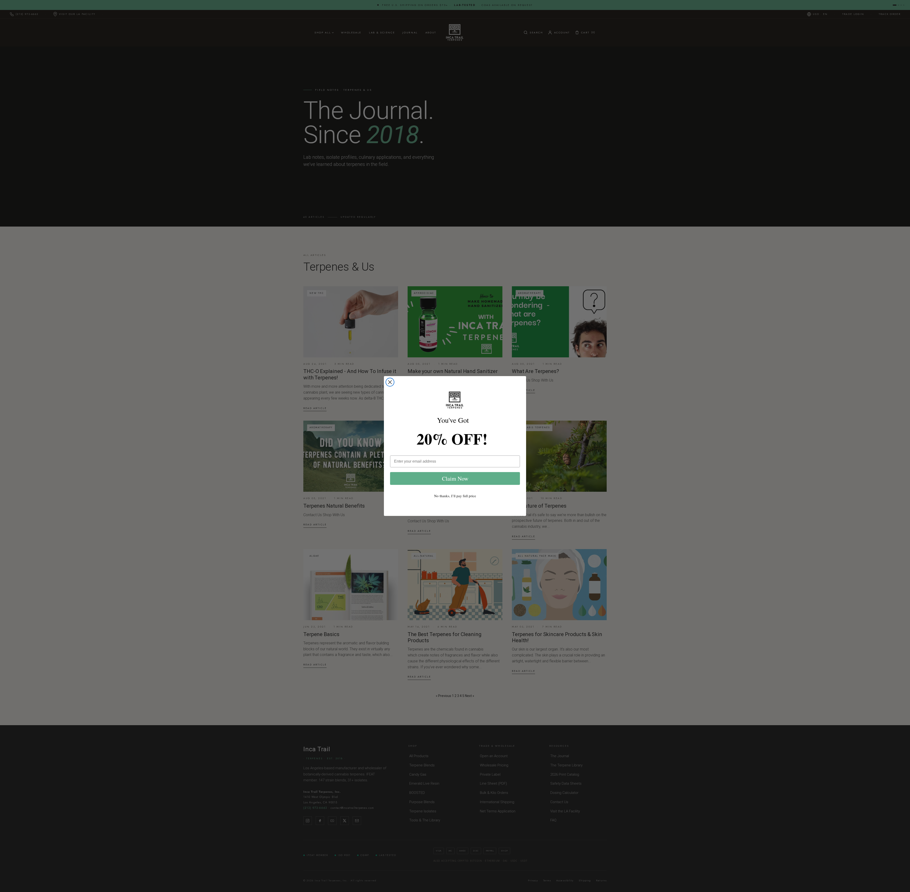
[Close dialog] (390, 382)
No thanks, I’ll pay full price (455, 495)
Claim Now (455, 478)
